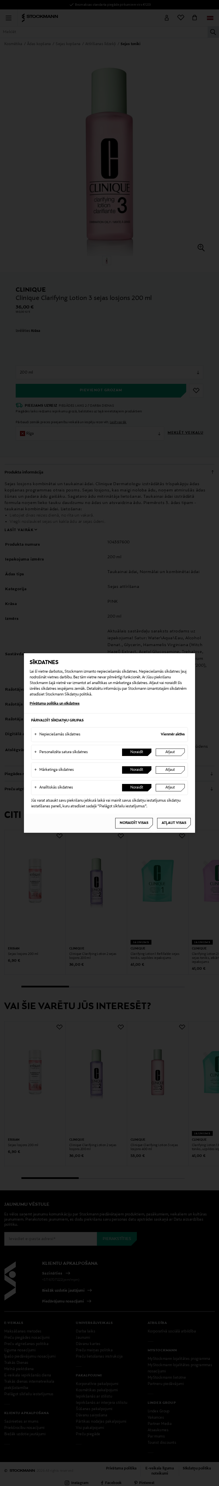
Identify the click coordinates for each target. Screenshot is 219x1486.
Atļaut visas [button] (174, 823)
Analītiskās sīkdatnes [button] (53, 787)
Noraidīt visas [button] (134, 823)
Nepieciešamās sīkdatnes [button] (57, 734)
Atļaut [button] (170, 752)
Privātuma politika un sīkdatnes (55, 704)
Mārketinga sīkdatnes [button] (54, 770)
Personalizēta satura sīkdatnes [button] (61, 752)
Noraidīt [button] (136, 752)
